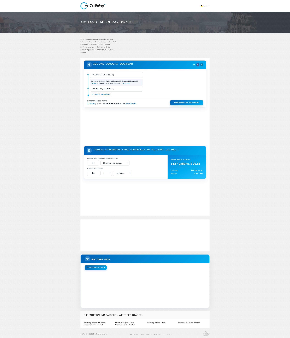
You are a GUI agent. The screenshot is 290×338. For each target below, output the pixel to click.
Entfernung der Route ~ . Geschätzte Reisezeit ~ (115, 82)
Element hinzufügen (102, 94)
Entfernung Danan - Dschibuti (93, 325)
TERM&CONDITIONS (146, 334)
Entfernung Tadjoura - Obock (156, 323)
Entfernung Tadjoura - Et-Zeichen (94, 323)
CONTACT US (169, 334)
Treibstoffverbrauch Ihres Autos (102, 158)
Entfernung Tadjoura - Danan (124, 323)
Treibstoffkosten (95, 168)
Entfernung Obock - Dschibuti (125, 325)
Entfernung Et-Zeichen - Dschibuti (189, 323)
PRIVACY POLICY (158, 334)
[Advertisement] (145, 126)
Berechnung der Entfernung (186, 102)
